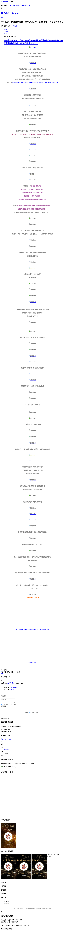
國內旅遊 (14, 688)
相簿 (5, 29)
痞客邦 (9, 683)
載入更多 (3, 696)
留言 (13, 683)
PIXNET (20, 908)
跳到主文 (3, 17)
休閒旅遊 (14, 26)
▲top (2, 692)
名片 (5, 33)
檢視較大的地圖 (32, 662)
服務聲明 (48, 908)
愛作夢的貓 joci (10, 13)
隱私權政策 (42, 908)
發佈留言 (3, 706)
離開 (10, 928)
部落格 (6, 31)
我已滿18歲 (4, 928)
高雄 (12, 690)
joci (2, 673)
